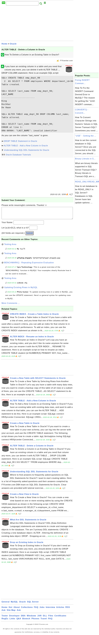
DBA (23, 616)
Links (12, 619)
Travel (44, 619)
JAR (39, 616)
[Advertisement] (37, 24)
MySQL (14, 602)
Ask (4, 610)
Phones (35, 619)
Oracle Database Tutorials (18, 155)
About (17, 607)
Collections (27, 607)
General (6, 602)
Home (4, 44)
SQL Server (33, 602)
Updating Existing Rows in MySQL (21, 287)
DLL (45, 616)
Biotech (26, 619)
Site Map (11, 610)
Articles (60, 607)
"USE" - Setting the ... (85, 136)
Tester (5, 616)
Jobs (42, 607)
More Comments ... (11, 303)
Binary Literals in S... (85, 159)
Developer (14, 616)
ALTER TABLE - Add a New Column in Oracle (26, 146)
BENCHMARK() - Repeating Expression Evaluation (29, 263)
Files (50, 616)
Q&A (18, 619)
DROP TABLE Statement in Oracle (20, 141)
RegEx (5, 619)
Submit (29, 233)
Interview (50, 607)
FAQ (36, 607)
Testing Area (10, 244)
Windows (31, 616)
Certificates (60, 616)
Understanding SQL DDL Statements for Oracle (26, 150)
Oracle (13, 44)
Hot (10, 607)
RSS (67, 607)
